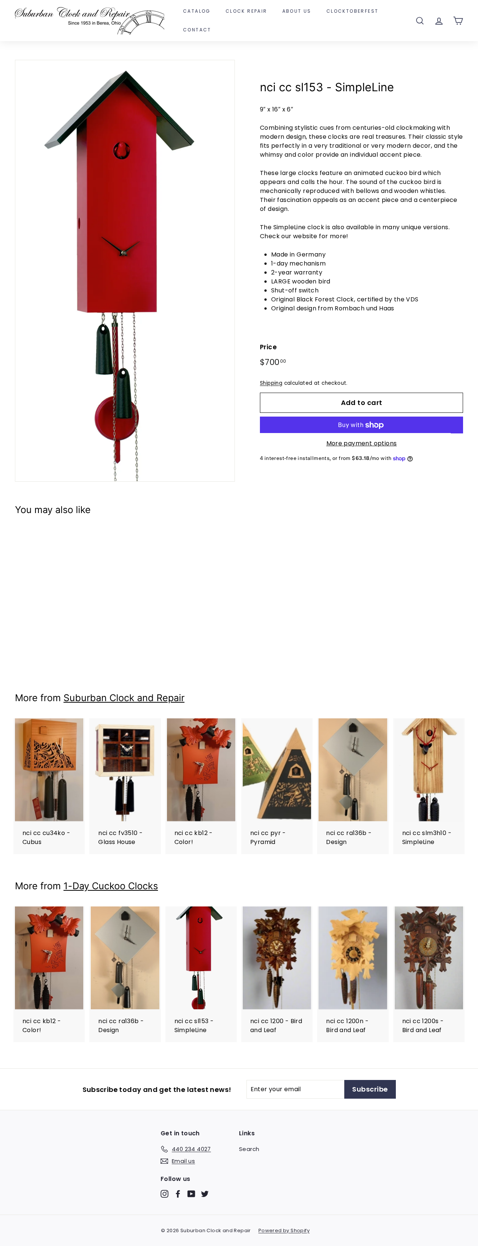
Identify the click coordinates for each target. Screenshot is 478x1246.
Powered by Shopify (284, 1230)
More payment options (361, 443)
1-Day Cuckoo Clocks (110, 885)
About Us (296, 11)
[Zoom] (125, 270)
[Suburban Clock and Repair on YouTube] (191, 1193)
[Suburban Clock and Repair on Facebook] (178, 1193)
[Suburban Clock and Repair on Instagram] (164, 1193)
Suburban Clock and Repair (123, 697)
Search (249, 1149)
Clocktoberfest (352, 11)
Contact (197, 30)
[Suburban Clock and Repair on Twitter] (205, 1193)
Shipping (271, 383)
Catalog (197, 11)
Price (268, 347)
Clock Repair (246, 11)
